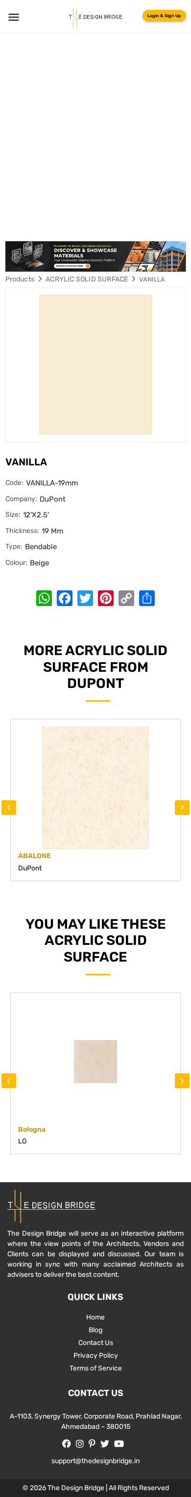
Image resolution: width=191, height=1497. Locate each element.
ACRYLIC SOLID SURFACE (87, 279)
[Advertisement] (95, 133)
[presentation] (8, 807)
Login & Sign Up (164, 15)
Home (95, 1317)
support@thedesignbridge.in (95, 1461)
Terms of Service (96, 1368)
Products (20, 279)
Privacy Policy (95, 1355)
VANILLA (152, 279)
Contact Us (95, 1343)
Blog (95, 1330)
